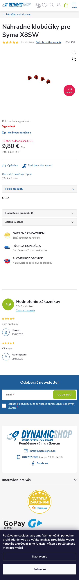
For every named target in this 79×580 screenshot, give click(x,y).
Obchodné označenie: (17, 174)
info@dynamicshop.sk (42, 451)
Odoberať (65, 394)
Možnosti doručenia (19, 132)
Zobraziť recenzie (25, 310)
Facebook (42, 463)
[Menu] (74, 5)
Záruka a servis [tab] (14, 222)
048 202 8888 (30, 457)
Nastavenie (39, 557)
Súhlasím (39, 569)
